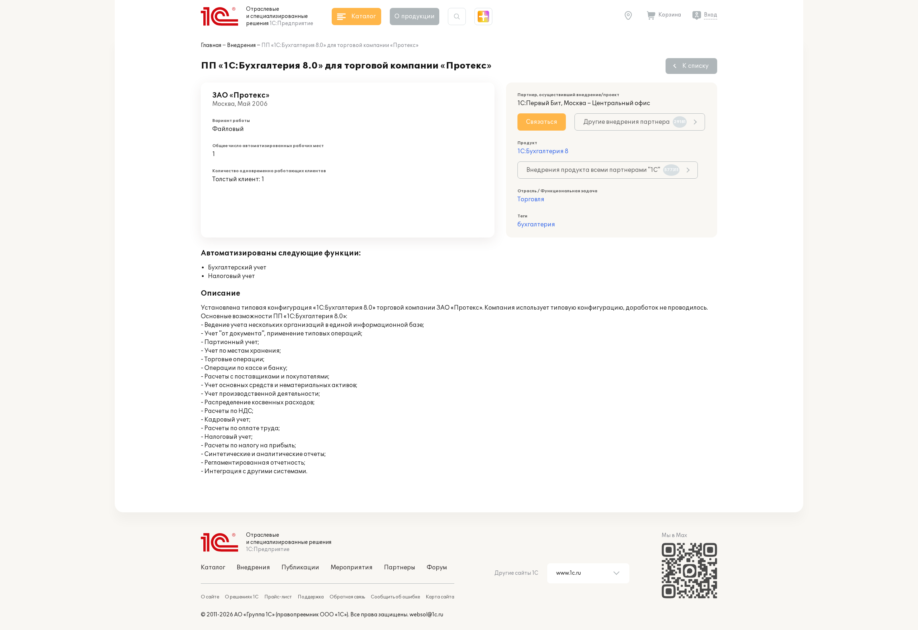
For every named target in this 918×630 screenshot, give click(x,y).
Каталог (213, 567)
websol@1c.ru (426, 615)
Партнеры (399, 567)
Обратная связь (347, 597)
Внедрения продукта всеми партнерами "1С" (602, 170)
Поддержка (311, 597)
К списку (695, 66)
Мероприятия (352, 567)
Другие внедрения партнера (634, 122)
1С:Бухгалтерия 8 (542, 151)
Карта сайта (440, 597)
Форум (437, 567)
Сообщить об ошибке (395, 597)
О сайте (210, 597)
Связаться (541, 122)
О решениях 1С (242, 597)
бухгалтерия (536, 224)
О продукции (414, 16)
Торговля (530, 199)
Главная (211, 45)
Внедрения (241, 45)
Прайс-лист (278, 597)
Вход (710, 15)
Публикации (300, 567)
